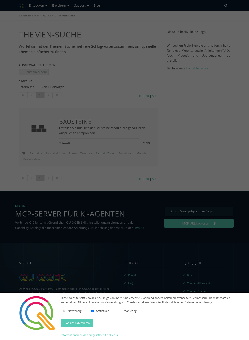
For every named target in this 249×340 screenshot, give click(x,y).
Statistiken (102, 311)
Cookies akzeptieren (77, 323)
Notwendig (74, 311)
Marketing (130, 311)
